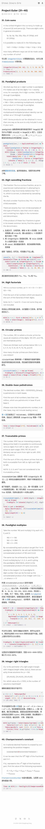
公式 (16, 706)
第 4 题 (4, 414)
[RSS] (29, 819)
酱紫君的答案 (10, 171)
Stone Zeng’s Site (11, 2)
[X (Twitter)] (20, 819)
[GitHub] (16, 819)
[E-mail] (25, 819)
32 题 (7, 599)
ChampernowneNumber (11, 778)
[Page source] (30, 10)
